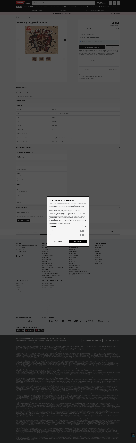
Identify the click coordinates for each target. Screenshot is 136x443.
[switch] (82, 231)
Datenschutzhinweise (53, 223)
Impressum (60, 223)
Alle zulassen (78, 241)
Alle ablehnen (58, 241)
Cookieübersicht (67, 223)
